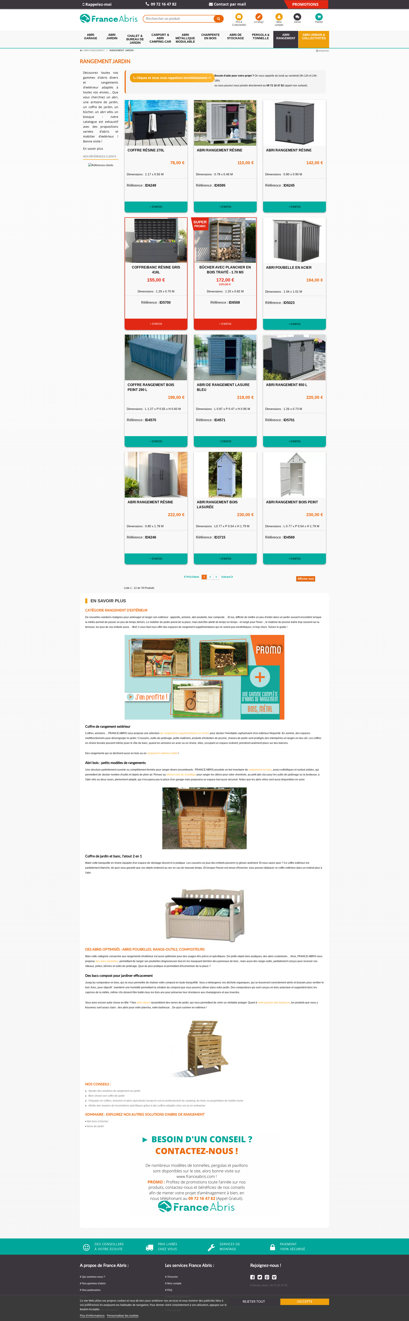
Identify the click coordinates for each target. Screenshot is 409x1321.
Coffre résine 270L (146, 150)
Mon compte (279, 23)
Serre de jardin (95, 1126)
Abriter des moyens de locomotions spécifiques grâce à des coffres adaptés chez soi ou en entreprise (146, 1105)
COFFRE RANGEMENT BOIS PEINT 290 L (151, 387)
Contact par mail (229, 4)
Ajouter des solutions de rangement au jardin (114, 1090)
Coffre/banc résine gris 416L (156, 270)
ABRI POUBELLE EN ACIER (289, 267)
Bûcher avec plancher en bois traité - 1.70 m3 (225, 270)
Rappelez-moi (98, 4)
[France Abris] (108, 18)
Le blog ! (259, 21)
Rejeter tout (254, 1301)
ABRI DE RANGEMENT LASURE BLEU (223, 387)
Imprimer (323, 50)
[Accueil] (81, 50)
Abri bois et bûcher (97, 1121)
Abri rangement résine (219, 150)
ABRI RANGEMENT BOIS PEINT (292, 502)
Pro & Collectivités (239, 23)
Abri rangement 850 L (286, 385)
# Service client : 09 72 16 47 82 (268, 1285)
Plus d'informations (92, 1315)
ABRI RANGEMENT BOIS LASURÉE (217, 504)
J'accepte (305, 1301)
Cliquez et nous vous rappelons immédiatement (172, 78)
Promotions (305, 4)
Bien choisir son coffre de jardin (106, 1095)
